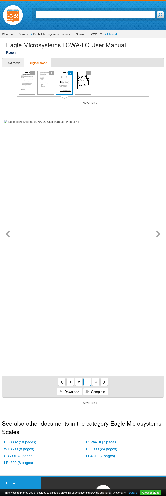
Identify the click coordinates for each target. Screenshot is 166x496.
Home (10, 482)
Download (71, 391)
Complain (97, 391)
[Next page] (158, 234)
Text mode (13, 63)
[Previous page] (7, 234)
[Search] (160, 14)
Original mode (38, 63)
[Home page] (13, 15)
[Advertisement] (83, 110)
